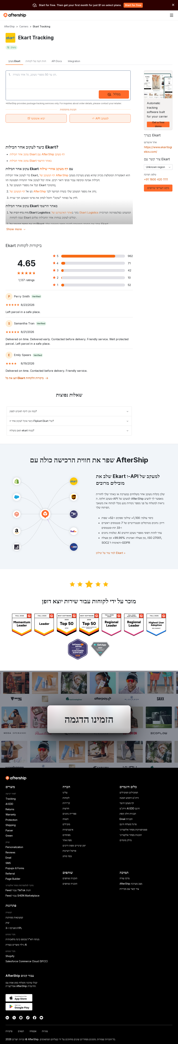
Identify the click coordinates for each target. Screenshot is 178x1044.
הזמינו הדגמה (88, 719)
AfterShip (9, 26)
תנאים (21, 1031)
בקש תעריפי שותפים (158, 188)
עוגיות (45, 1031)
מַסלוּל (117, 94)
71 (129, 263)
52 (129, 285)
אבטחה (33, 1031)
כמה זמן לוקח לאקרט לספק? (23, 411)
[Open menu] (172, 15)
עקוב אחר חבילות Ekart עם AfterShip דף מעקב (37, 154)
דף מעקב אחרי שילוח (54, 169)
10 (129, 277)
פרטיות (9, 1031)
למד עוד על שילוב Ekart (111, 553)
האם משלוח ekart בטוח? (22, 430)
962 (130, 256)
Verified (36, 296)
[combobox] (158, 167)
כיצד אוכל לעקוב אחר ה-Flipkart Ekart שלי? (32, 420)
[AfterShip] (15, 15)
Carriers (23, 26)
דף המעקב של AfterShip (54, 175)
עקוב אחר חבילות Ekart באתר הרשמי (31, 160)
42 (129, 270)
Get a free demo (158, 124)
